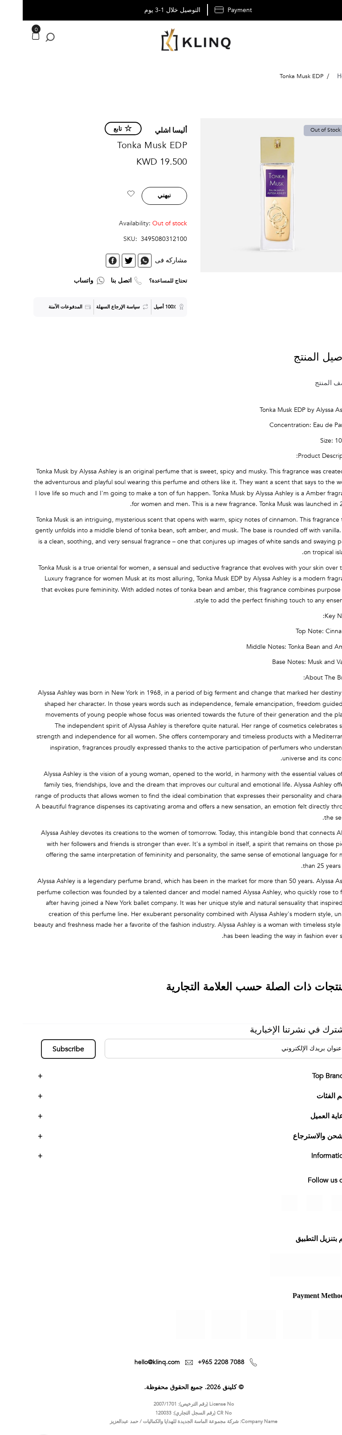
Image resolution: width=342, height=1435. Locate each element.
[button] (108, 195)
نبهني (141, 195)
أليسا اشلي (148, 130)
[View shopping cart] (13, 36)
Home (322, 76)
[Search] (25, 37)
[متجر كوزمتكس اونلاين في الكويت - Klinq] (171, 41)
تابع (95, 128)
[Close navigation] (9, 9)
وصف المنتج (309, 382)
